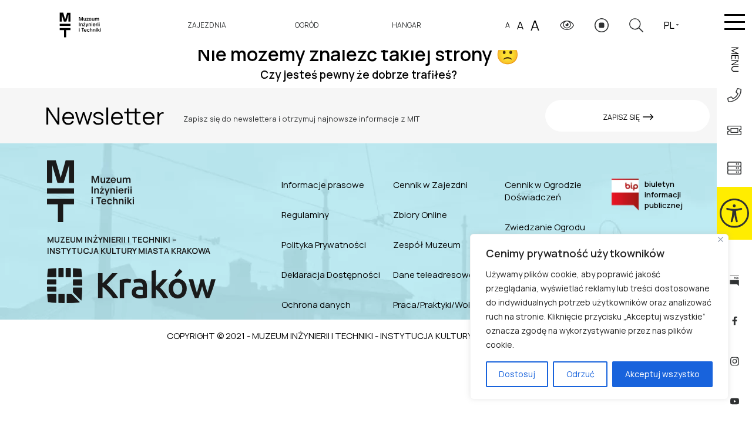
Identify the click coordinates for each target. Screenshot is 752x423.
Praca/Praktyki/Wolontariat (445, 304)
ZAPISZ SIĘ (622, 117)
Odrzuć (580, 374)
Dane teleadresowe (433, 274)
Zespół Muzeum (427, 245)
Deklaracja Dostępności (330, 274)
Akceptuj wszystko (662, 374)
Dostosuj (517, 374)
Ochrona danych (316, 304)
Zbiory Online (420, 215)
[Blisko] (720, 239)
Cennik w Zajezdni (430, 185)
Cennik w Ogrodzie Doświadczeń (543, 191)
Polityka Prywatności (323, 245)
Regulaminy (305, 215)
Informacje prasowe (322, 185)
